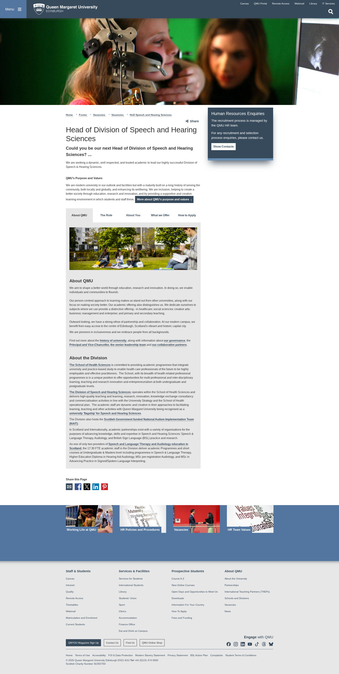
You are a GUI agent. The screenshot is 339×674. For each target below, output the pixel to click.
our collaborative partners (169, 344)
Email (69, 486)
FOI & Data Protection (120, 655)
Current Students (75, 624)
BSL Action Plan (199, 655)
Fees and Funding (182, 617)
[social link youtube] (250, 644)
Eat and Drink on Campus (133, 630)
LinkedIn (95, 486)
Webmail (71, 611)
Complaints (216, 655)
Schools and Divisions (237, 598)
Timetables (72, 604)
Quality (70, 591)
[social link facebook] (229, 644)
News (228, 611)
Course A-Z (178, 578)
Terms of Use (82, 655)
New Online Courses (183, 585)
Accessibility (99, 655)
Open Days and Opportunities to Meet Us (195, 591)
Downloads (178, 598)
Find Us (130, 642)
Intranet (70, 585)
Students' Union (127, 598)
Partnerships (232, 585)
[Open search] (331, 12)
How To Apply (179, 611)
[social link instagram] (236, 644)
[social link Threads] (264, 644)
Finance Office (127, 624)
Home (69, 114)
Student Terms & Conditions (240, 655)
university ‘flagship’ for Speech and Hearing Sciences (105, 413)
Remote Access (74, 598)
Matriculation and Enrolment (81, 617)
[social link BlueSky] (271, 644)
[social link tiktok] (257, 644)
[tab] (79, 215)
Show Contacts (223, 146)
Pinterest (104, 486)
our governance (174, 340)
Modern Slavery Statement (150, 655)
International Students (131, 585)
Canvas (70, 578)
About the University (236, 578)
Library (123, 591)
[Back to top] (334, 639)
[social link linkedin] (243, 644)
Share (194, 121)
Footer (83, 114)
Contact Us (112, 642)
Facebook (78, 486)
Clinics (122, 611)
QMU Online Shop (152, 642)
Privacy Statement (178, 655)
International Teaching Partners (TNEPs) (247, 591)
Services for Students (131, 578)
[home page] (63, 8)
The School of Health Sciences (90, 364)
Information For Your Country (188, 604)
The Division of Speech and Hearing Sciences (100, 392)
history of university (113, 340)
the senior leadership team (128, 344)
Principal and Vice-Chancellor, (89, 344)
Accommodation (128, 617)
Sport (122, 604)
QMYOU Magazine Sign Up (83, 642)
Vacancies (99, 114)
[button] (13, 9)
